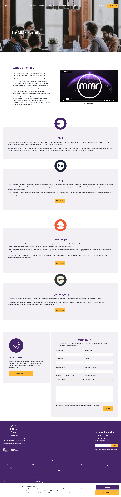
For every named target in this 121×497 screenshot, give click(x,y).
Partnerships (31, 477)
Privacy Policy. (96, 405)
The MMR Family (32, 465)
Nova (28, 471)
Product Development (9, 468)
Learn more (60, 200)
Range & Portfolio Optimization (8, 481)
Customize (106, 492)
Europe (79, 468)
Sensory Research (8, 465)
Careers (29, 468)
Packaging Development (10, 471)
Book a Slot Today (21, 374)
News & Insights (56, 471)
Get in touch (113, 5)
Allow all (107, 487)
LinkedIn (106, 468)
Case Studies (56, 465)
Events (54, 468)
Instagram (107, 465)
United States (81, 465)
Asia (78, 477)
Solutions (33, 5)
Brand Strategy (7, 477)
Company (50, 5)
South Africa (80, 474)
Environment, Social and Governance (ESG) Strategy (35, 481)
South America (81, 471)
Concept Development (9, 474)
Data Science (31, 474)
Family (74, 5)
